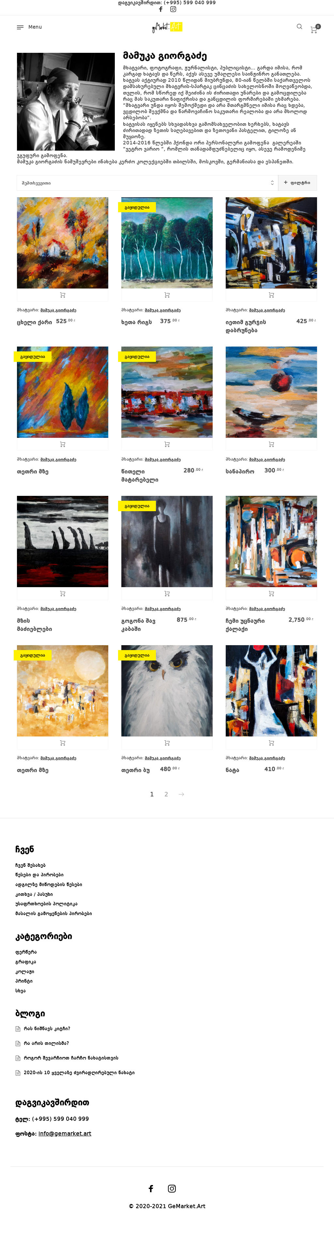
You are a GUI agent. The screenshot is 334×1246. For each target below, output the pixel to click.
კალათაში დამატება (62, 295)
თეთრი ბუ (135, 770)
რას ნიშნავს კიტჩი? (47, 1028)
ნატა (232, 770)
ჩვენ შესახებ (30, 865)
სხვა (20, 991)
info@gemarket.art (64, 1134)
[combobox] (147, 183)
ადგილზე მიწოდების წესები (48, 884)
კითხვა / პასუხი (34, 894)
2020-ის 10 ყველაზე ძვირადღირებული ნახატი (79, 1072)
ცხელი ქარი (34, 322)
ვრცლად (167, 295)
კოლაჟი (24, 971)
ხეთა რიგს (136, 322)
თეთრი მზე (33, 472)
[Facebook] (161, 10)
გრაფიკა (25, 962)
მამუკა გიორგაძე (58, 310)
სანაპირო (240, 472)
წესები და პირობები (39, 875)
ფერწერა (26, 952)
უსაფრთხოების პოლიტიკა (46, 904)
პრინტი (24, 981)
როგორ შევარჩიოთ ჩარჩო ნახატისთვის (71, 1058)
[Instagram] (173, 10)
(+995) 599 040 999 (190, 3)
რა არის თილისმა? (46, 1043)
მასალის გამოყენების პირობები (53, 913)
